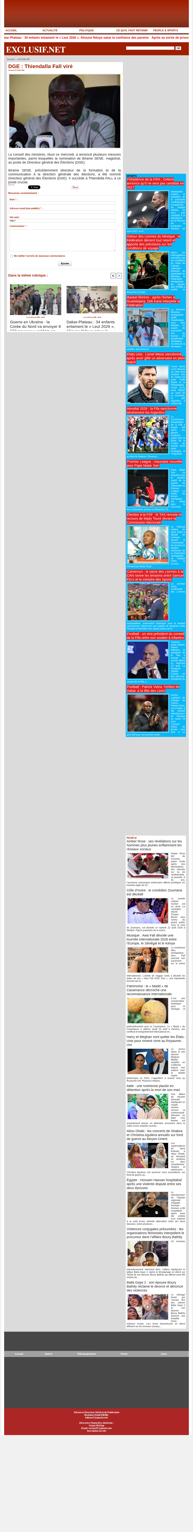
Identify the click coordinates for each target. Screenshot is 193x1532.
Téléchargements (86, 1354)
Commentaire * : (18, 226)
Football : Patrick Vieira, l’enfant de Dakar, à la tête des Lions (153, 689)
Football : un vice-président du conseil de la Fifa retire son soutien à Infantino (155, 636)
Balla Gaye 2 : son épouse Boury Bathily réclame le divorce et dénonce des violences (155, 1286)
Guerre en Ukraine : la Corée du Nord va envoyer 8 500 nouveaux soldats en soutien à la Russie (35, 324)
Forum (124, 1354)
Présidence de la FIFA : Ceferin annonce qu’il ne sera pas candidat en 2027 (155, 183)
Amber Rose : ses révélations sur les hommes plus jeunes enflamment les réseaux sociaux (154, 845)
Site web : (15, 217)
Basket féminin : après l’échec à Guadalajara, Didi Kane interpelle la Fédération (153, 301)
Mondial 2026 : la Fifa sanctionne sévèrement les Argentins (152, 410)
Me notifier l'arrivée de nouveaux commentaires (39, 256)
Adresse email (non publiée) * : (26, 208)
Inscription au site (96, 1431)
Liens (164, 1354)
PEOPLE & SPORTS (165, 30)
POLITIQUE (86, 30)
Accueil (10, 59)
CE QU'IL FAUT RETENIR (132, 30)
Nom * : (14, 199)
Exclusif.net (36, 49)
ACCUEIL (11, 30)
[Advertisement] (154, 114)
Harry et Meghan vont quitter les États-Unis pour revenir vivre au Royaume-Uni (156, 1041)
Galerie (48, 1354)
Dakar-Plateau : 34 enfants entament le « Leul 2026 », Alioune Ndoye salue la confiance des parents (91, 324)
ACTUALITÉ (49, 30)
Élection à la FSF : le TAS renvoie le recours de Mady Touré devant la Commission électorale (154, 518)
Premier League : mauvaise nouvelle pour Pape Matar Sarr (154, 463)
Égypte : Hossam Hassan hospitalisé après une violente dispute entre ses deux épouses (154, 1184)
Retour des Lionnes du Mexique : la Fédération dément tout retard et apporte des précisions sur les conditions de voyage (153, 242)
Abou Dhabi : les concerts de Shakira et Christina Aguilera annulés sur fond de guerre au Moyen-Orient (155, 1135)
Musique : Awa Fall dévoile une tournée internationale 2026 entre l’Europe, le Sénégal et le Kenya (152, 939)
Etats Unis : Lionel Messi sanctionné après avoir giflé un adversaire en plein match (156, 358)
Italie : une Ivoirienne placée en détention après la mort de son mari (153, 1088)
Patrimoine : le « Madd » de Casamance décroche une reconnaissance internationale (149, 990)
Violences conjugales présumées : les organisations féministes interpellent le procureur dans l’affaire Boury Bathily (155, 1233)
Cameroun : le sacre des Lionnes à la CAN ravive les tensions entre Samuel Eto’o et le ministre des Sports (155, 575)
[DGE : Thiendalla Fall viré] (64, 74)
